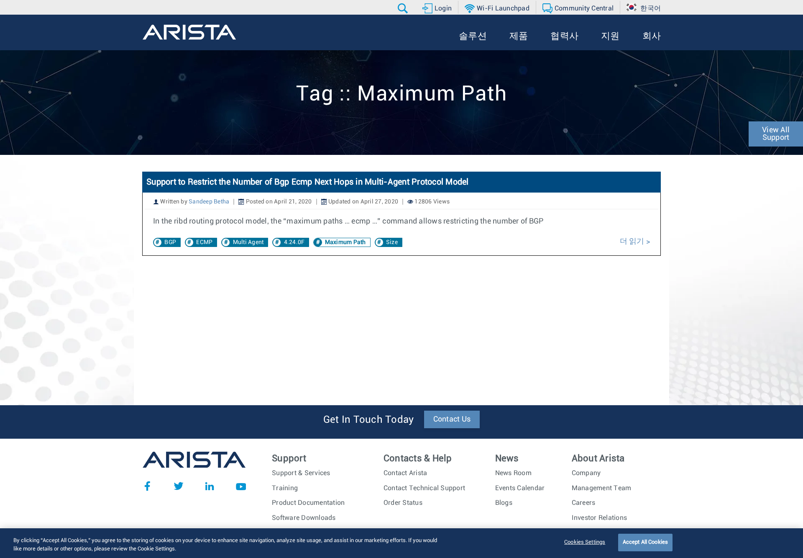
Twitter (179, 486)
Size (392, 242)
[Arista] (189, 32)
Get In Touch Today (368, 420)
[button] (404, 8)
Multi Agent (248, 242)
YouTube (241, 486)
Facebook (147, 486)
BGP (170, 242)
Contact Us (452, 419)
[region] (401, 543)
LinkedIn (210, 486)
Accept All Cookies (645, 542)
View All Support (776, 133)
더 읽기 (633, 241)
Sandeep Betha (209, 202)
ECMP (204, 242)
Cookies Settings (584, 542)
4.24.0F (294, 242)
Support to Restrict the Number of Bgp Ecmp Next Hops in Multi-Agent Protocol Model (307, 182)
